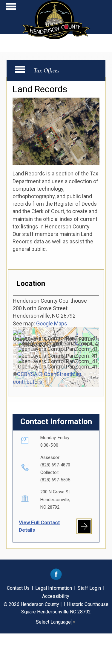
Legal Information (53, 588)
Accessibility (55, 596)
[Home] (56, 37)
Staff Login (89, 588)
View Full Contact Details (39, 526)
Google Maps (51, 323)
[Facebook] (56, 578)
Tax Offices (46, 70)
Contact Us (18, 588)
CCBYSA (27, 374)
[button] (11, 8)
